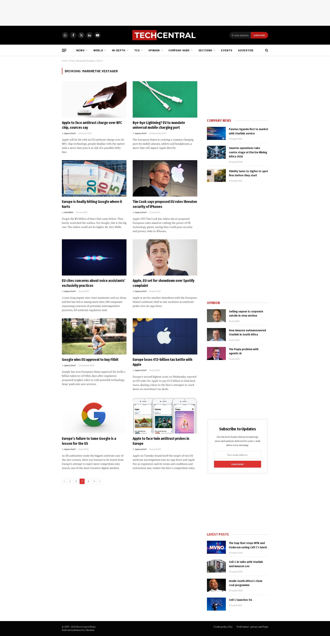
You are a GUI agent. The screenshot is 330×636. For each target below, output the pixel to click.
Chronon (89, 630)
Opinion (154, 50)
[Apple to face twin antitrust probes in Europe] (165, 415)
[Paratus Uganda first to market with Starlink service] (216, 133)
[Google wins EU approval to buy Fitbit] (94, 336)
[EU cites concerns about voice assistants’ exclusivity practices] (94, 257)
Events (226, 50)
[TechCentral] (165, 35)
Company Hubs (179, 50)
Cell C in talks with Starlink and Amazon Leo (246, 564)
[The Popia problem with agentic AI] (216, 353)
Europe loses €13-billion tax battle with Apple (162, 362)
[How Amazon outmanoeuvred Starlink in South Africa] (216, 334)
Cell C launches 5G (240, 600)
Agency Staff (70, 133)
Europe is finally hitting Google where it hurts (92, 204)
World (98, 50)
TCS (137, 50)
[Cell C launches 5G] (216, 604)
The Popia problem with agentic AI (243, 351)
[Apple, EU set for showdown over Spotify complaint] (165, 257)
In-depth (118, 50)
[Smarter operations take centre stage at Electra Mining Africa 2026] (216, 152)
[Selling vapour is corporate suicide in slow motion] (216, 315)
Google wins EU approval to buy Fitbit (90, 359)
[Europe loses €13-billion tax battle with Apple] (165, 336)
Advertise (246, 50)
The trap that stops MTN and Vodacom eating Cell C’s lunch (248, 545)
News (80, 50)
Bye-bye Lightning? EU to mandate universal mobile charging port (159, 125)
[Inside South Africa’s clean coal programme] (216, 585)
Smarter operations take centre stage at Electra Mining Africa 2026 (248, 152)
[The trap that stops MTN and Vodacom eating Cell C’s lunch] (216, 547)
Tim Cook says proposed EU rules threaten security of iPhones (165, 204)
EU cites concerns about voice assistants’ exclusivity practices (93, 283)
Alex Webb (68, 212)
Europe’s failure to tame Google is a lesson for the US (89, 441)
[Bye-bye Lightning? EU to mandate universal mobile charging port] (165, 99)
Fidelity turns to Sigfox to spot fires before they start (248, 173)
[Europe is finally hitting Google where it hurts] (94, 178)
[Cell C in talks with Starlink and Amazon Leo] (216, 566)
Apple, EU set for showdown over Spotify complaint (163, 283)
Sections (205, 50)
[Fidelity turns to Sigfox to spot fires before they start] (216, 175)
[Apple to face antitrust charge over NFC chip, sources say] (94, 99)
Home (65, 60)
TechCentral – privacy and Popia (252, 626)
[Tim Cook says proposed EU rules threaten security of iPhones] (165, 178)
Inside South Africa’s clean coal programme (245, 583)
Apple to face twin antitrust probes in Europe (161, 441)
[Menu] (64, 50)
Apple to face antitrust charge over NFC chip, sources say (92, 125)
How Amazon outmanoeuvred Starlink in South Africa (247, 332)
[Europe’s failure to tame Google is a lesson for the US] (94, 415)
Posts (72, 60)
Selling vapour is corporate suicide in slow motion (246, 313)
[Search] (266, 50)
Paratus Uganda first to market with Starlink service (248, 131)
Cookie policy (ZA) (222, 626)
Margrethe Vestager (85, 60)
